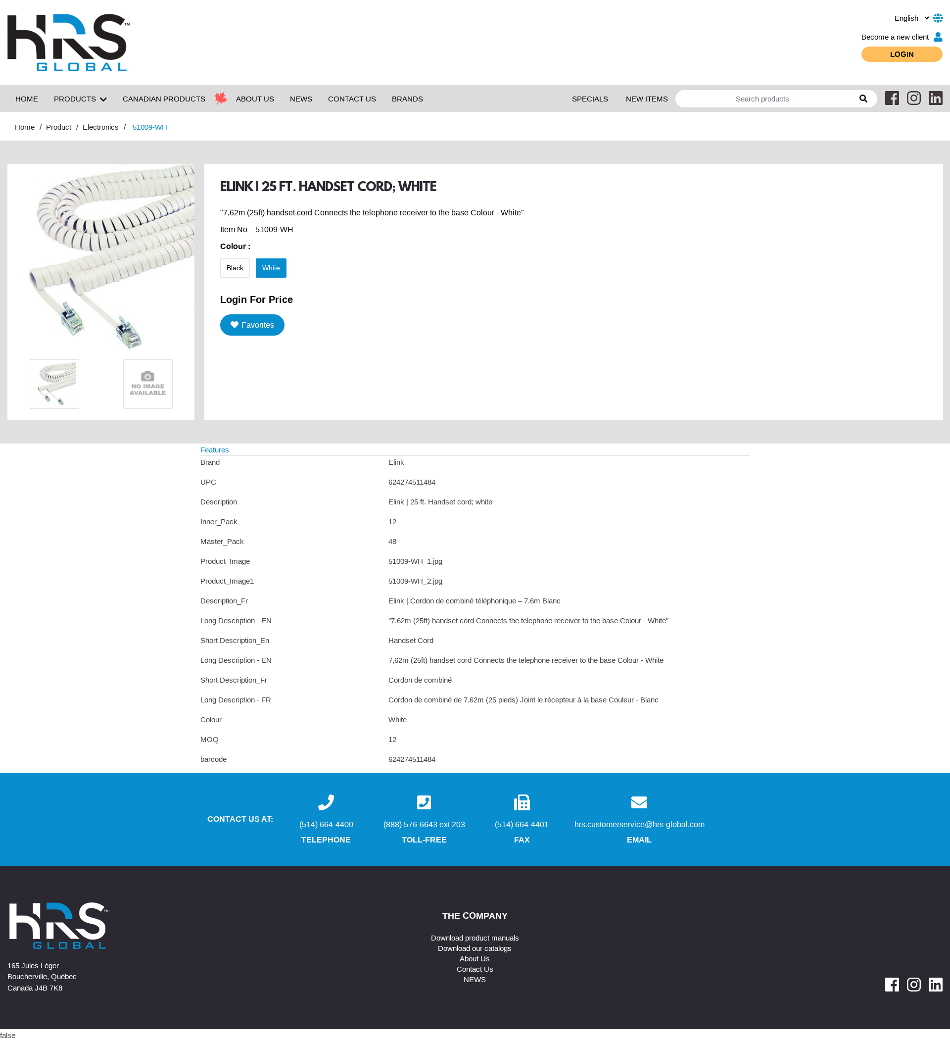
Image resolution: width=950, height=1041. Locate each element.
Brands (407, 98)
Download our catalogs (475, 948)
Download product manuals (475, 938)
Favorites (257, 325)
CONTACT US (352, 98)
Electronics (101, 127)
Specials (590, 98)
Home (26, 98)
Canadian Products (164, 98)
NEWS (301, 98)
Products (75, 98)
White (271, 268)
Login (902, 54)
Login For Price (256, 299)
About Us (475, 958)
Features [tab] (214, 449)
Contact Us (475, 969)
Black (235, 268)
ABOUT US (255, 98)
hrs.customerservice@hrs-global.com (639, 824)
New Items (647, 98)
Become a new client (895, 37)
